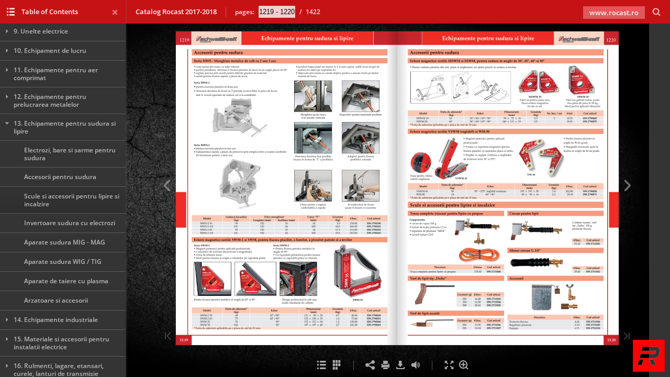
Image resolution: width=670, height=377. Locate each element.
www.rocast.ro (614, 12)
